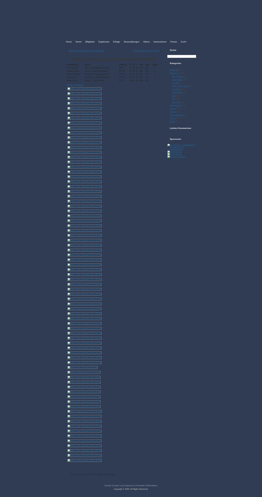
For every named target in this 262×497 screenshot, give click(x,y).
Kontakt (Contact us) (114, 485)
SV (173, 99)
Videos (146, 41)
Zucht (183, 41)
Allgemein (174, 70)
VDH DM (176, 102)
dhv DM (175, 83)
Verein (79, 41)
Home (69, 41)
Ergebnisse (104, 41)
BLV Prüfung (177, 76)
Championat (177, 80)
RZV (174, 96)
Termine (173, 112)
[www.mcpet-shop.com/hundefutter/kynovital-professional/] (176, 157)
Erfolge (116, 41)
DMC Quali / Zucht (107, 474)
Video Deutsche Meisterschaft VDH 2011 (86, 51)
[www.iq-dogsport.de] (181, 149)
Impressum (129, 485)
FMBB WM (177, 92)
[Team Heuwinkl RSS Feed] (66, 488)
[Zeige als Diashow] (75, 85)
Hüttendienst (152, 485)
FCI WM (175, 89)
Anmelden (140, 485)
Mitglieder (90, 41)
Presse (173, 41)
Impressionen (159, 41)
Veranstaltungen (131, 41)
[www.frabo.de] (174, 152)
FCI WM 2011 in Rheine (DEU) (146, 51)
